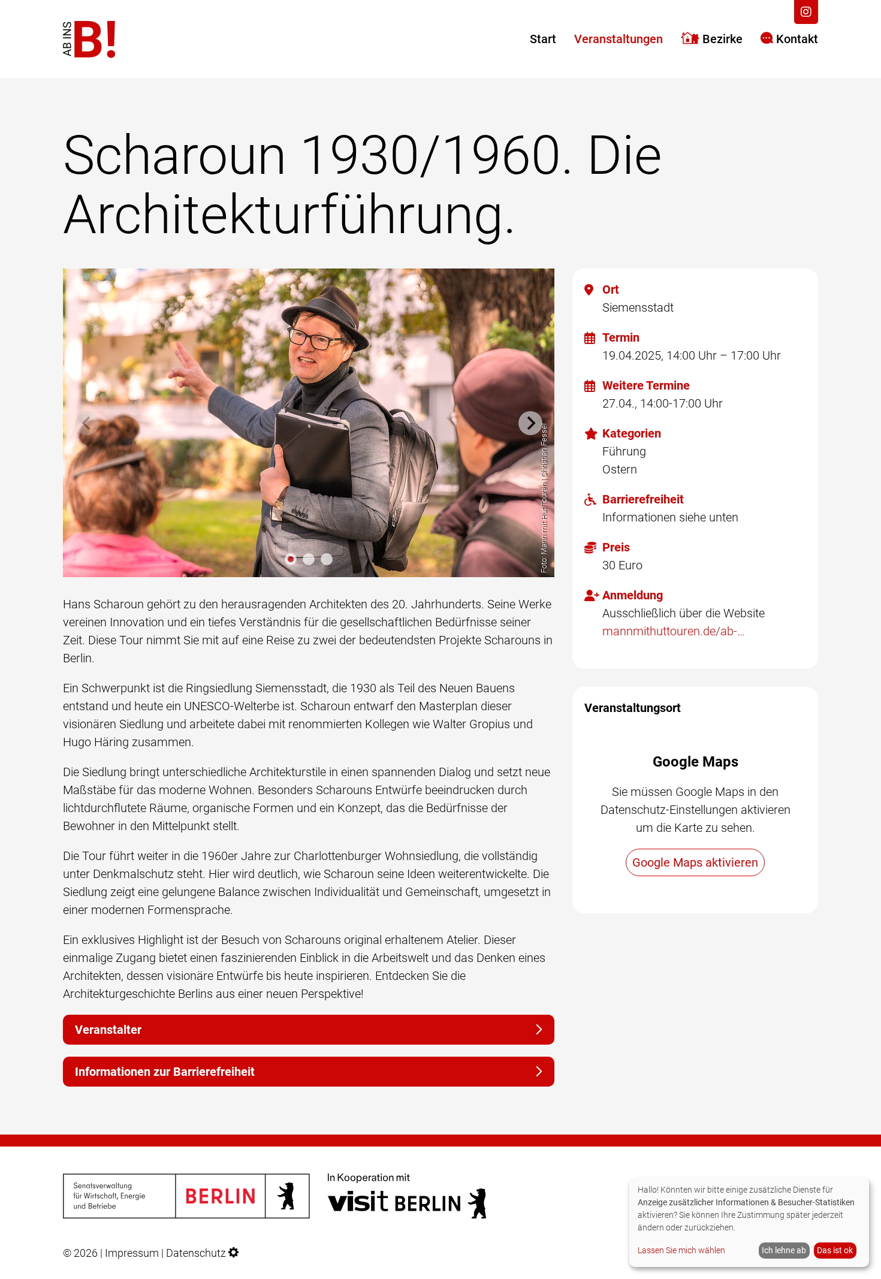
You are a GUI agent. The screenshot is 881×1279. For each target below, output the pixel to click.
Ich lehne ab (784, 1250)
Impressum (132, 1253)
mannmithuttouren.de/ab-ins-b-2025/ (674, 631)
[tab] (291, 559)
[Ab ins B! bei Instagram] (806, 12)
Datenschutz (196, 1253)
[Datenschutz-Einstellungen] (233, 1253)
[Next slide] (530, 423)
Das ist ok (835, 1250)
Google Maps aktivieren (695, 862)
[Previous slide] (87, 423)
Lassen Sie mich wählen (681, 1250)
